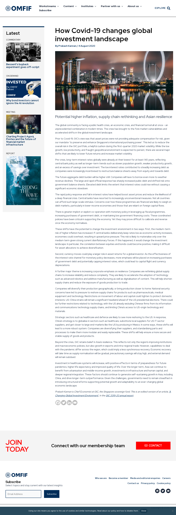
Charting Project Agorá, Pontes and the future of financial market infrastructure (21, 140)
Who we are (101, 478)
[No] (172, 510)
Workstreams (47, 6)
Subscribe (45, 10)
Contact (155, 445)
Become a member (118, 478)
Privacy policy (148, 483)
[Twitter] (63, 402)
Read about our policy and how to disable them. (117, 511)
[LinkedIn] (157, 491)
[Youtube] (168, 491)
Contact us (133, 483)
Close (143, 511)
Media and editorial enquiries (145, 478)
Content (68, 6)
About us (133, 6)
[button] (57, 6)
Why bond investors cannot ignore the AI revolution (22, 102)
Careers (166, 478)
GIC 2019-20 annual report (119, 395)
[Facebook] (58, 402)
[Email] (74, 402)
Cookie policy (163, 483)
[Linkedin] (69, 402)
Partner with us (110, 6)
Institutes (87, 6)
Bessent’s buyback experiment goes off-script (22, 66)
